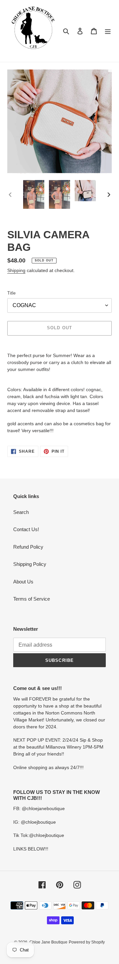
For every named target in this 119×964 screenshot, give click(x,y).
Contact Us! (26, 529)
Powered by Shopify (87, 942)
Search (21, 512)
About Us (23, 581)
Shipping (16, 270)
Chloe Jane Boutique (48, 942)
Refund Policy (28, 547)
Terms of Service (31, 599)
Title (11, 293)
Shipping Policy (29, 564)
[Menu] (108, 31)
